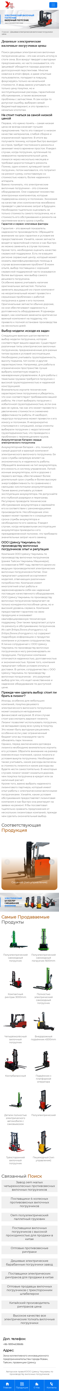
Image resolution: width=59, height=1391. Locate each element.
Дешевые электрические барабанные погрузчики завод (29, 1262)
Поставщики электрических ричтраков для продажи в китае (29, 1275)
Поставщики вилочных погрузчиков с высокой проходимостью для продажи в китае (29, 1233)
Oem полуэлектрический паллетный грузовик (29, 1217)
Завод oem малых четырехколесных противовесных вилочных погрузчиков (29, 1186)
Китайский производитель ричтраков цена (29, 1304)
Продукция (22, 1385)
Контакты (52, 1385)
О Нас (37, 1385)
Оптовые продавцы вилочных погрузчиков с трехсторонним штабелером (29, 1290)
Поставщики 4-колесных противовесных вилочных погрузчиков (29, 1202)
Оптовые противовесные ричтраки (29, 1249)
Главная (5, 32)
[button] (52, 862)
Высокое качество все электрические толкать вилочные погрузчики (29, 1319)
